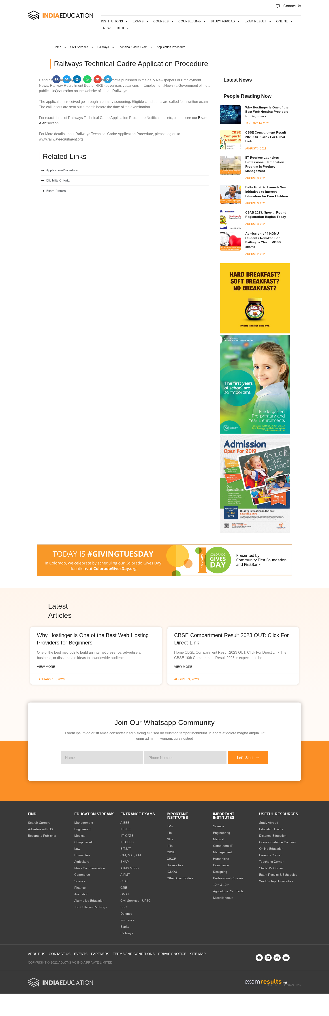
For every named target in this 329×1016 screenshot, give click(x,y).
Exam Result (255, 21)
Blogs (122, 28)
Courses (161, 21)
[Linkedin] (268, 957)
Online (282, 21)
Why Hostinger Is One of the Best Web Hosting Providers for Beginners (266, 112)
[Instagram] (277, 957)
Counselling (189, 21)
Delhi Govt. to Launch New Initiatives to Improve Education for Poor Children (266, 191)
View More (46, 666)
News (107, 28)
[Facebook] (259, 957)
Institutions (112, 21)
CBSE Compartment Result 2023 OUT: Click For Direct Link (265, 137)
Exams (138, 21)
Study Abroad (223, 21)
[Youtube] (286, 957)
